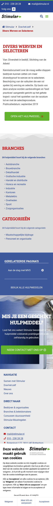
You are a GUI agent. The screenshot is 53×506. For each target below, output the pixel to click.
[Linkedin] (13, 9)
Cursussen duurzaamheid (17, 415)
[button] (46, 16)
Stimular (9, 26)
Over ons (8, 393)
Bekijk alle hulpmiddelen (26, 287)
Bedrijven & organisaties (16, 407)
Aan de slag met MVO (19, 270)
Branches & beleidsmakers (17, 411)
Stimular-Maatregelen (15, 420)
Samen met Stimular (14, 381)
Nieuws (7, 389)
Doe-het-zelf (24, 26)
